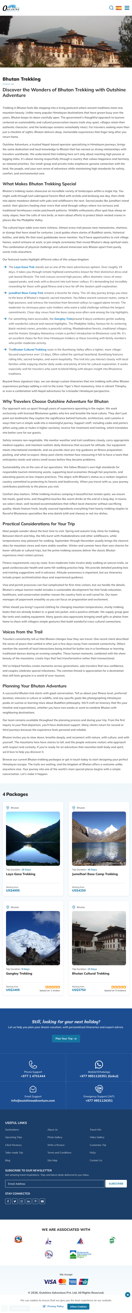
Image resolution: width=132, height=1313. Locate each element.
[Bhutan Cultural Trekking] (99, 938)
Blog (7, 1160)
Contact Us (96, 1160)
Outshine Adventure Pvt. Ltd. (58, 1292)
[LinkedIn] (28, 1201)
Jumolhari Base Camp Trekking (95, 874)
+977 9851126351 (99, 1101)
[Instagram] (21, 1201)
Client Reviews (13, 1145)
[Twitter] (15, 1201)
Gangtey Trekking (19, 973)
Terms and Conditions (59, 1152)
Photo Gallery (54, 1137)
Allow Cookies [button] (78, 1306)
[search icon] (111, 7)
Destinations (12, 1129)
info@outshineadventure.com (33, 1101)
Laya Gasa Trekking (20, 874)
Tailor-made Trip (14, 1152)
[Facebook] (8, 1201)
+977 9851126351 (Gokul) (99, 1076)
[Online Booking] (66, 1281)
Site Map (52, 1160)
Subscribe (116, 1183)
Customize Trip (98, 1145)
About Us (52, 1129)
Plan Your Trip (64, 1038)
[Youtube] (42, 1201)
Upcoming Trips (13, 1137)
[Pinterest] (35, 1201)
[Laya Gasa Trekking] (33, 839)
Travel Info (95, 1129)
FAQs (93, 1152)
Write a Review (56, 1145)
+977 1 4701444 (33, 1076)
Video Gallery (97, 1137)
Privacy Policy (55, 1306)
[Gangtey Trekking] (33, 938)
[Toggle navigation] (125, 7)
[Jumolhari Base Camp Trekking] (99, 839)
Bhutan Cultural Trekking (90, 973)
